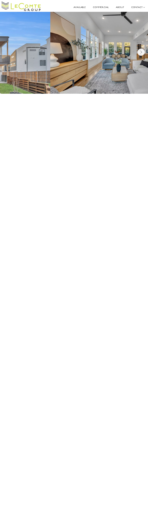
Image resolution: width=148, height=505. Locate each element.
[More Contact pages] (144, 7)
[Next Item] (141, 52)
